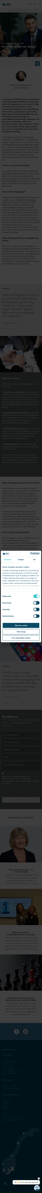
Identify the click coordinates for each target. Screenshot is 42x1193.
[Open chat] (37, 1188)
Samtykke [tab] (7, 559)
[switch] (36, 603)
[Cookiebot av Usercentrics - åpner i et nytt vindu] (30, 553)
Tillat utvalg (21, 632)
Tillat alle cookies (21, 625)
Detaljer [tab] (21, 559)
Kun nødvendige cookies (21, 638)
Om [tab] (34, 559)
